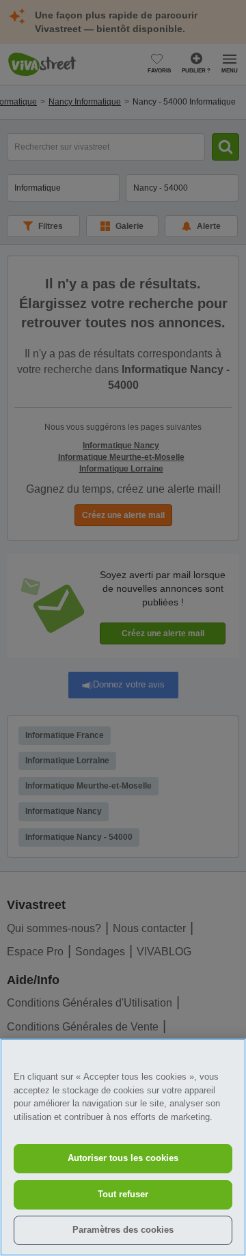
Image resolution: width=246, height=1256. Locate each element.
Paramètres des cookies (123, 1230)
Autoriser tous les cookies (123, 1158)
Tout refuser (123, 1194)
